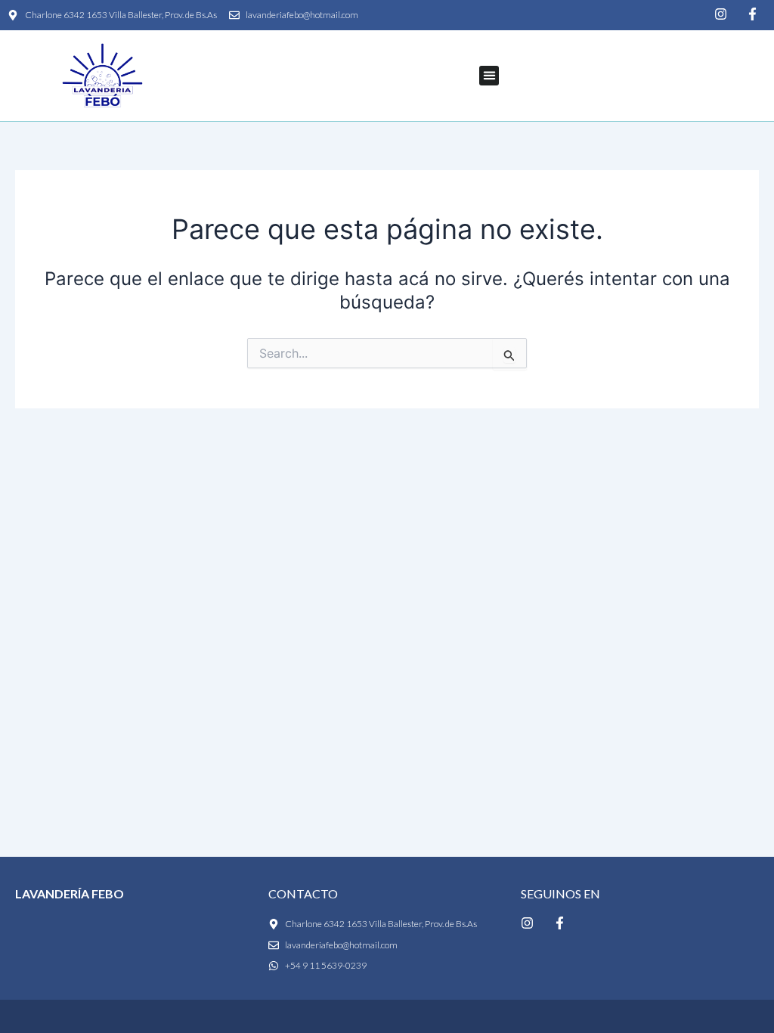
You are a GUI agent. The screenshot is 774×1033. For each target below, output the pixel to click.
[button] (489, 75)
